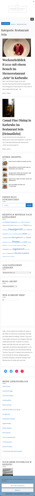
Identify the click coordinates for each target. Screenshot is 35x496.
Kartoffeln (5, 234)
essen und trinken (8, 225)
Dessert (19, 222)
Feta (15, 225)
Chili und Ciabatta (7, 396)
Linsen (29, 234)
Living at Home (7, 237)
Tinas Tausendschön (8, 437)
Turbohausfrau (7, 442)
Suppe (24, 245)
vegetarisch (18, 248)
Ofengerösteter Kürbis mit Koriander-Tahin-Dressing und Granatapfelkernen (20, 173)
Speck (18, 245)
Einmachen (27, 222)
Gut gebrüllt (6, 414)
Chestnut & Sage (7, 391)
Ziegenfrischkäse (6, 256)
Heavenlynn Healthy (8, 419)
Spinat (21, 245)
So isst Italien (10, 245)
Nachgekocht (17, 237)
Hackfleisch (5, 229)
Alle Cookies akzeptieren (17, 485)
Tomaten (5, 249)
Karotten (29, 230)
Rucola (21, 242)
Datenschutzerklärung (19, 493)
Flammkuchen (20, 225)
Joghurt (24, 229)
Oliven (24, 237)
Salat (25, 242)
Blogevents (13, 222)
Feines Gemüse (7, 405)
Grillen (30, 225)
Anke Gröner (6, 386)
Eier (22, 222)
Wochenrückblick (22, 253)
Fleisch (25, 225)
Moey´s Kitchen (7, 428)
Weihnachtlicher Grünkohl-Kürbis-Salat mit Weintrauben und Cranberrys (20, 168)
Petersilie (4, 242)
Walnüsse (4, 253)
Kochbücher (10, 234)
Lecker (24, 233)
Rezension (9, 242)
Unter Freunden (7, 447)
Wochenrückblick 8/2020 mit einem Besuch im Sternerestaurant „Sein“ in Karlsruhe (15, 69)
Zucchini (12, 256)
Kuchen (16, 234)
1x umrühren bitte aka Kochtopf (12, 451)
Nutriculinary (6, 433)
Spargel (14, 245)
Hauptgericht (15, 229)
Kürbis (19, 234)
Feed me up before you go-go (11, 409)
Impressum (27, 493)
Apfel (3, 222)
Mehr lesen (6, 93)
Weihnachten (10, 253)
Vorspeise (27, 249)
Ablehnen (17, 490)
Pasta (28, 237)
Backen (7, 222)
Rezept (16, 241)
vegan (11, 249)
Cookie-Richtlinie (9, 493)
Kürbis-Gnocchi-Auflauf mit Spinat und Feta (20, 161)
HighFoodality (6, 423)
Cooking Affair (6, 400)
